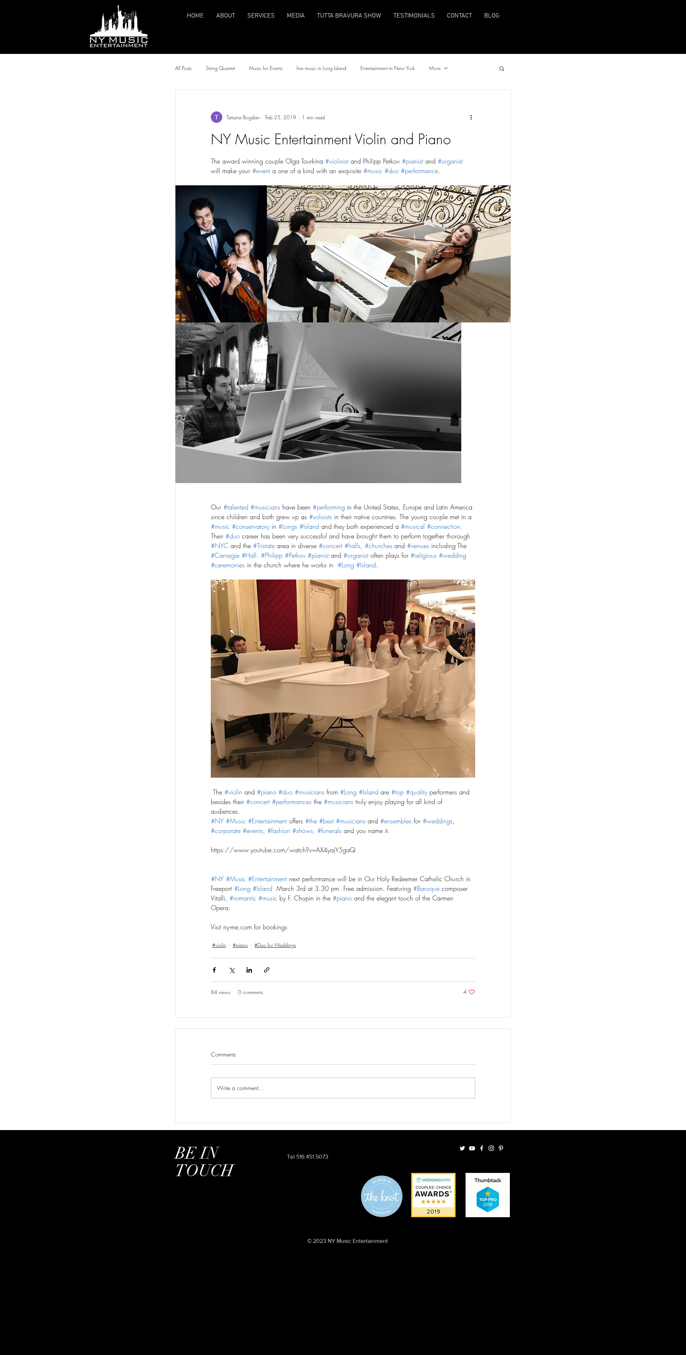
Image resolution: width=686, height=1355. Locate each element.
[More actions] (471, 117)
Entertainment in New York (388, 68)
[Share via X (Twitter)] (231, 970)
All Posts (183, 68)
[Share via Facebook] (214, 970)
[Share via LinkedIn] (249, 970)
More (435, 68)
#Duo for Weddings (275, 945)
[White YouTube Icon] (472, 1148)
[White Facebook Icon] (481, 1148)
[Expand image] (221, 253)
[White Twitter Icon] (462, 1148)
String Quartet (220, 68)
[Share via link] (266, 970)
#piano (240, 945)
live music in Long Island (321, 68)
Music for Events (265, 68)
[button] (501, 68)
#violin (219, 945)
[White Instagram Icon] (491, 1148)
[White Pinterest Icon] (500, 1148)
